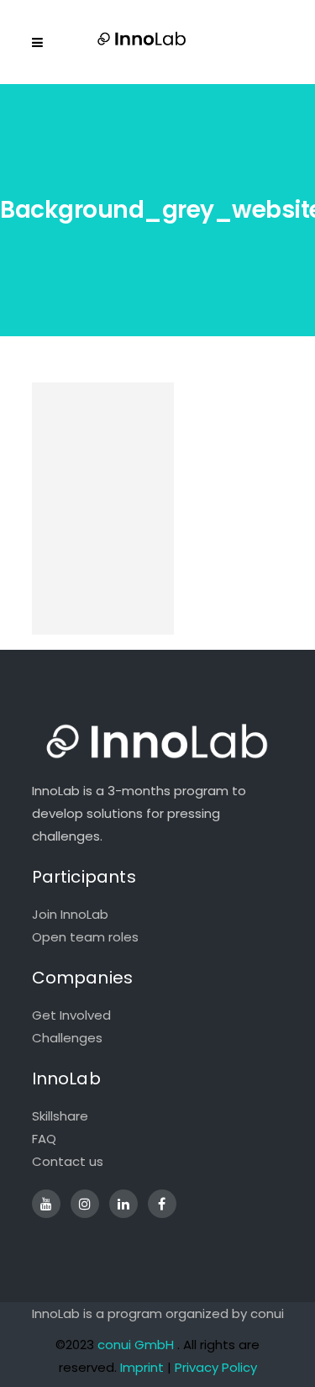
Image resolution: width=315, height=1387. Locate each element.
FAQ (44, 1138)
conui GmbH (135, 1344)
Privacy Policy (216, 1367)
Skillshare (60, 1116)
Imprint (142, 1367)
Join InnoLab (70, 914)
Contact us (67, 1161)
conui (267, 1313)
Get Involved (71, 1015)
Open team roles (85, 937)
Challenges (67, 1038)
